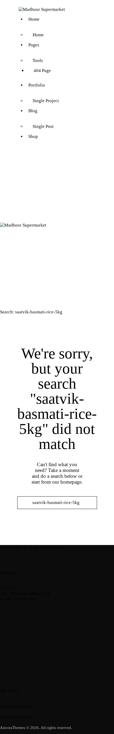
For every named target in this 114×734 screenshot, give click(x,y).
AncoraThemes (12, 728)
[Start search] (57, 512)
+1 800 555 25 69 (16, 717)
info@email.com (15, 706)
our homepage (66, 482)
